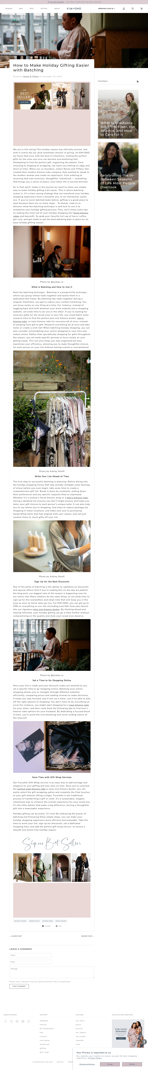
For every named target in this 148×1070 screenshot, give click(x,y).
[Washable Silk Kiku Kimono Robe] (52, 466)
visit (78, 1044)
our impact (81, 1032)
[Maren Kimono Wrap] (52, 276)
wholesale (45, 1044)
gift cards (44, 1052)
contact (43, 1036)
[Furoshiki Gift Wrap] (52, 772)
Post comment (19, 986)
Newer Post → (87, 936)
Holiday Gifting (20, 921)
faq (41, 1032)
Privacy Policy (95, 1058)
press (78, 1025)
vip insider (81, 1036)
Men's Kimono (61, 921)
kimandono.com (41, 1062)
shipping (44, 1021)
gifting (43, 1048)
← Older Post (15, 936)
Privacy (60, 1062)
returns (43, 1025)
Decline (132, 1064)
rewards (80, 1040)
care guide (45, 1040)
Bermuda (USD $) (106, 8)
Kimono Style (34, 921)
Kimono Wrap (47, 921)
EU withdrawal (47, 1028)
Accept (110, 1064)
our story (80, 1021)
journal (79, 1028)
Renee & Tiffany (31, 76)
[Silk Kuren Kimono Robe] (52, 571)
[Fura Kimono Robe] (52, 670)
